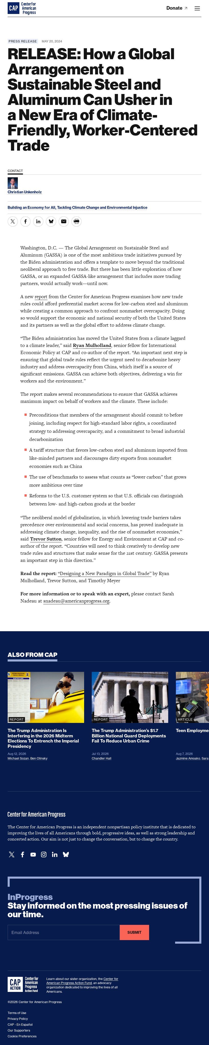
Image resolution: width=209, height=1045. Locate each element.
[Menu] (197, 8)
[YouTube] (33, 854)
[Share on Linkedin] (38, 221)
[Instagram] (44, 854)
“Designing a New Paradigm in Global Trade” (104, 573)
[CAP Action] (24, 984)
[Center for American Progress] (14, 8)
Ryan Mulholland (92, 345)
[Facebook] (22, 854)
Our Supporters (19, 1030)
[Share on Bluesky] (51, 221)
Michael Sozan (18, 758)
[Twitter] (12, 854)
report (41, 296)
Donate (175, 8)
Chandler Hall (101, 758)
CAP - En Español (20, 1024)
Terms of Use (17, 1013)
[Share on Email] (64, 221)
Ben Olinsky (38, 758)
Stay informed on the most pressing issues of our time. (98, 906)
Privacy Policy (18, 1019)
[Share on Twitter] (13, 221)
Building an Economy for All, (32, 207)
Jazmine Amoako (188, 758)
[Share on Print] (76, 221)
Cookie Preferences (22, 1036)
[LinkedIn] (54, 854)
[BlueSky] (65, 854)
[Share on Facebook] (25, 221)
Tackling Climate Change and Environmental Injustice (102, 207)
